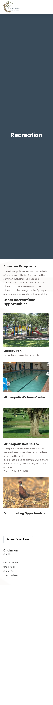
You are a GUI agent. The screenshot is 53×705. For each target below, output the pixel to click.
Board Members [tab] (18, 539)
